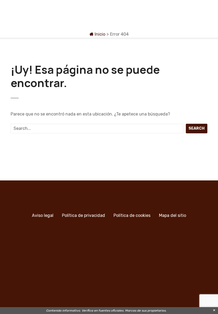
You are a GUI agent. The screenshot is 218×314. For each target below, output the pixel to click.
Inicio (99, 34)
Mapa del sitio (172, 215)
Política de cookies (132, 215)
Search (196, 128)
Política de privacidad (83, 215)
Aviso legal (42, 215)
